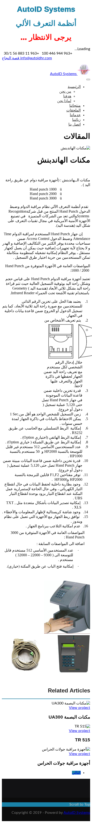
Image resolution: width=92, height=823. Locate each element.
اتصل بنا (74, 124)
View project (79, 708)
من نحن (65, 91)
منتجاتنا (75, 105)
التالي (76, 773)
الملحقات (73, 110)
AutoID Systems (64, 74)
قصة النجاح (10, 58)
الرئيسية (74, 87)
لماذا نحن (64, 101)
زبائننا (76, 120)
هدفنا (67, 96)
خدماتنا (75, 115)
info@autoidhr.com (35, 58)
